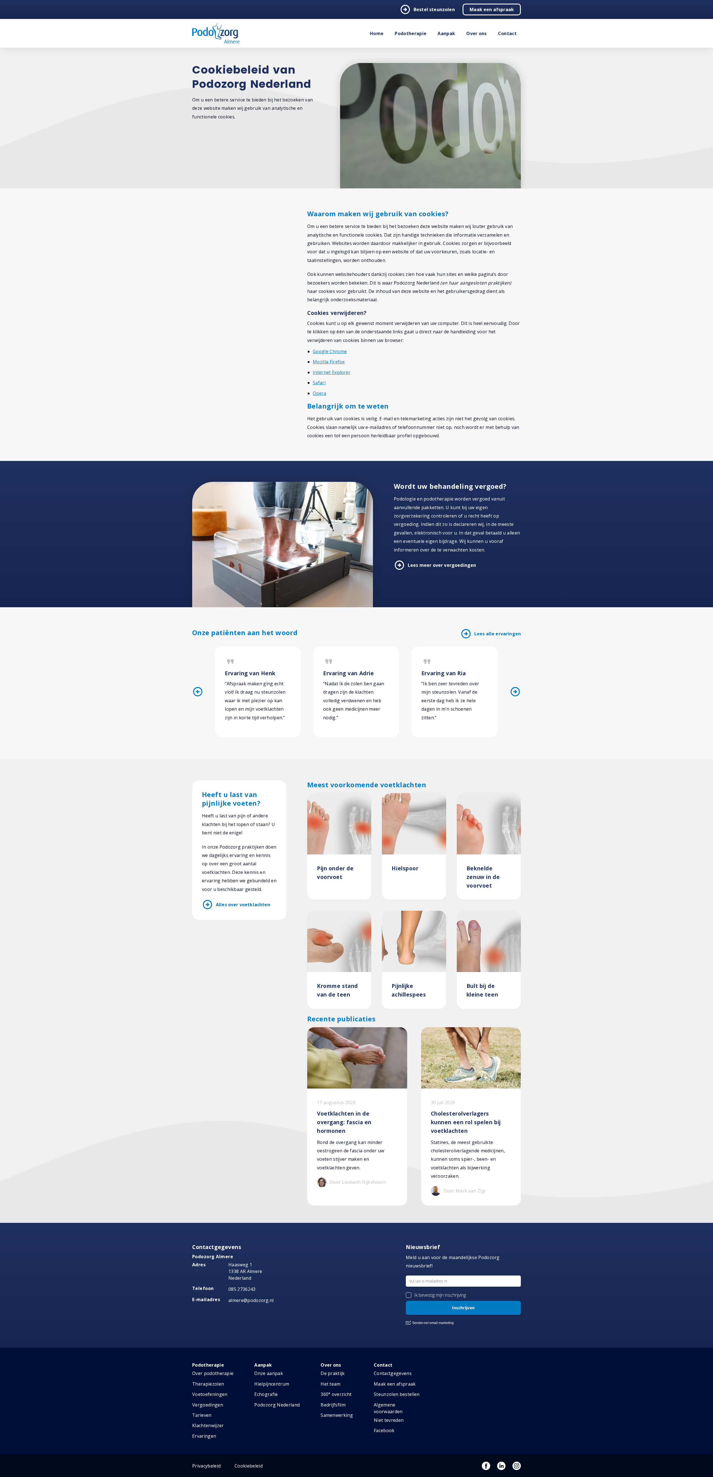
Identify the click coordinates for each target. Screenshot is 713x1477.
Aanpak (446, 33)
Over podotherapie (212, 1373)
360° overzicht (336, 1394)
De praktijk (333, 1373)
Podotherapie (410, 33)
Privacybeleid (206, 1466)
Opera (319, 393)
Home (377, 33)
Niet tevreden (389, 1420)
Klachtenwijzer (208, 1425)
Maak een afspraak (492, 9)
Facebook (384, 1430)
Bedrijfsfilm (333, 1405)
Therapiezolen (208, 1384)
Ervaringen (204, 1436)
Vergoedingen (207, 1405)
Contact (507, 33)
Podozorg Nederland (277, 1405)
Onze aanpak (268, 1373)
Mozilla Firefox (329, 362)
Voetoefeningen (209, 1394)
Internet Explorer (331, 372)
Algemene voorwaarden (388, 1408)
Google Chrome (330, 351)
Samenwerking (337, 1415)
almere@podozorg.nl (251, 1300)
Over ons (476, 33)
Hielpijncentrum (271, 1384)
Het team (331, 1384)
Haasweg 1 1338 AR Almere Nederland (245, 1271)
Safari (319, 383)
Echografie (266, 1394)
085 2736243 (242, 1289)
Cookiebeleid (249, 1466)
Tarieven (202, 1415)
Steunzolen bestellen (396, 1394)
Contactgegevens (393, 1373)
